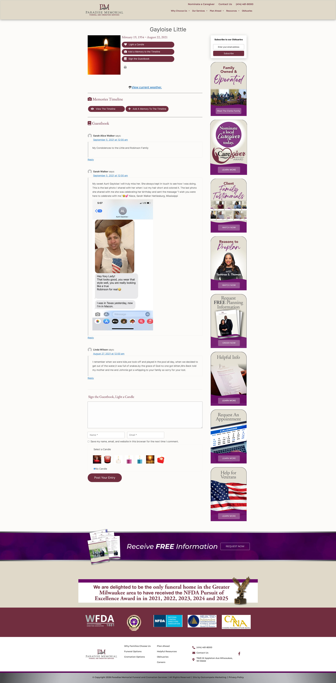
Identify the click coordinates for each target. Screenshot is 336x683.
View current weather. (147, 87)
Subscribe (229, 53)
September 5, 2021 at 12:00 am (110, 139)
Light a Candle (136, 44)
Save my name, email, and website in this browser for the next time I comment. (135, 441)
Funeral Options (132, 651)
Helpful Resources (167, 651)
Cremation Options (134, 657)
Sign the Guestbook (138, 58)
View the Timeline (105, 109)
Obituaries (247, 10)
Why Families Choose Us (137, 646)
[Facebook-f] (239, 653)
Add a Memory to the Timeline (144, 51)
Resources (231, 10)
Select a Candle (102, 449)
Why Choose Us (179, 10)
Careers (161, 662)
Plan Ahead (215, 10)
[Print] (125, 67)
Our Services (198, 10)
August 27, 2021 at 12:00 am (108, 353)
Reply (91, 159)
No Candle (101, 468)
